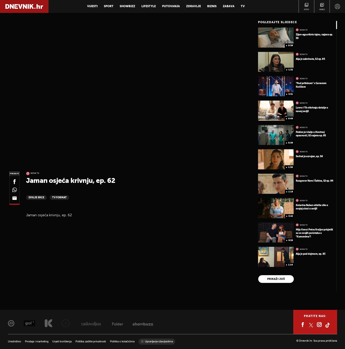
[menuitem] (337, 6)
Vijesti (92, 6)
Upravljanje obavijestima (159, 341)
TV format (59, 197)
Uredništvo (14, 341)
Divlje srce (36, 197)
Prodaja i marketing (36, 341)
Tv (243, 6)
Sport (108, 6)
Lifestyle (148, 6)
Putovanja (171, 6)
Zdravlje (193, 6)
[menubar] (337, 6)
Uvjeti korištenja (62, 341)
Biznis (212, 6)
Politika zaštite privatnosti (90, 341)
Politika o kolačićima (122, 341)
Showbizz (127, 6)
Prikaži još (276, 279)
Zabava (228, 6)
